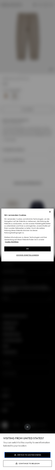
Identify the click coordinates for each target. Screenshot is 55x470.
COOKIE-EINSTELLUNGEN (27, 255)
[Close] (27, 427)
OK (27, 249)
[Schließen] (50, 212)
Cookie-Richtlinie (11, 242)
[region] (27, 235)
